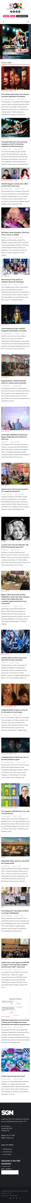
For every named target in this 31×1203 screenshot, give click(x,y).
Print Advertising (7, 1152)
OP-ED (2, 907)
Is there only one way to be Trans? (13, 1076)
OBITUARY (3, 541)
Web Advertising (7, 1149)
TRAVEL (3, 857)
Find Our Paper (7, 1154)
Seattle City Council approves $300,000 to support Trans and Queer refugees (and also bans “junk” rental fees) (15, 965)
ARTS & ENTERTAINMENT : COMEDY (9, 180)
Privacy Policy (14, 1195)
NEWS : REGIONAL (5, 1016)
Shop (12, 16)
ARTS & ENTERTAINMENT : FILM (8, 90)
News (6, 56)
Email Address (6, 1169)
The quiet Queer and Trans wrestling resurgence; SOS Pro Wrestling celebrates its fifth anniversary (14, 49)
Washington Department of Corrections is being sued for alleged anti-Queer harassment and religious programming (15, 1022)
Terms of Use (5, 1195)
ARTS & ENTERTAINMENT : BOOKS (9, 807)
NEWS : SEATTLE (5, 138)
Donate (6, 16)
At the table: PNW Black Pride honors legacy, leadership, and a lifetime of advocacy (14, 437)
